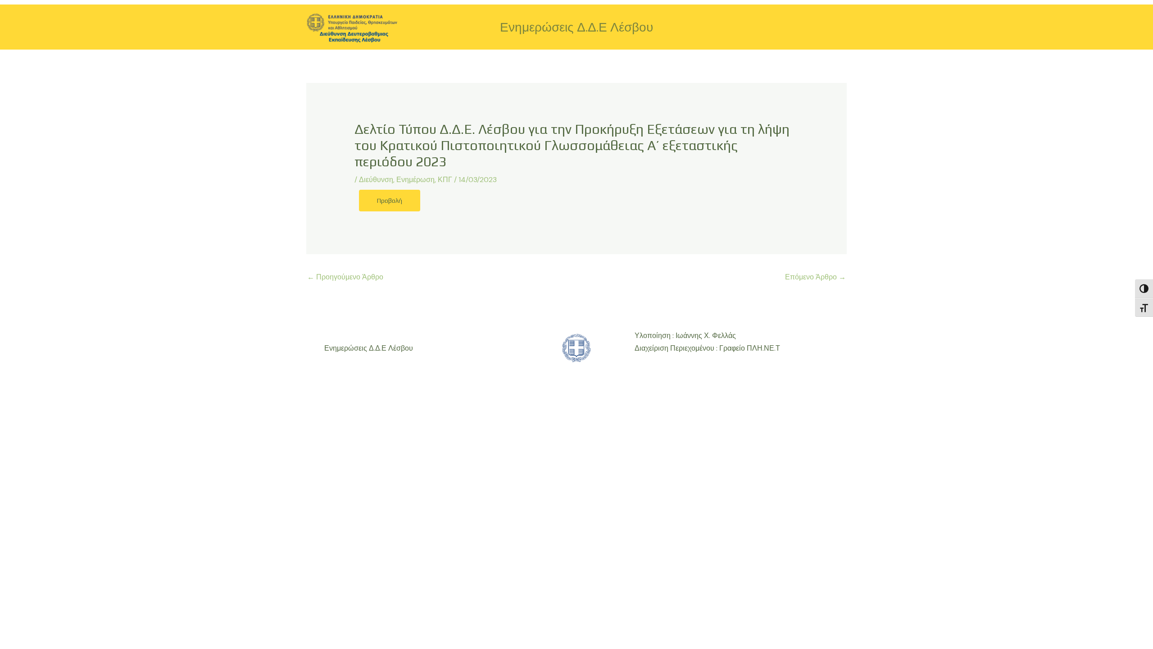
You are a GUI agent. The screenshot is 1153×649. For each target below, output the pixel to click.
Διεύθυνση (376, 179)
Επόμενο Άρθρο (815, 277)
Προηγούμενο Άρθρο (345, 277)
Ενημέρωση (415, 179)
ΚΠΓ (445, 179)
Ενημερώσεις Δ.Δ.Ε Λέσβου (576, 27)
